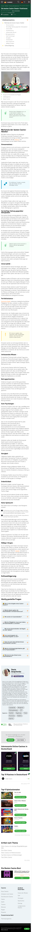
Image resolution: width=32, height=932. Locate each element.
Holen (22, 878)
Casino (3, 899)
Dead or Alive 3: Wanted (20, 800)
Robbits (16, 826)
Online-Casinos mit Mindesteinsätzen (11, 852)
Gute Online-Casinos (6, 850)
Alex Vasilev (10, 724)
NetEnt (15, 802)
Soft (19, 895)
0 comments (6, 14)
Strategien (20, 898)
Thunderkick (17, 794)
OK (26, 928)
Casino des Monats (23, 893)
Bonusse (3, 907)
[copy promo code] (11, 765)
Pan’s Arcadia (17, 792)
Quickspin (16, 827)
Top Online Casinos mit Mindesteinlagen (11, 855)
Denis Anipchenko (16, 10)
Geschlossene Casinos (7, 896)
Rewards (3, 912)
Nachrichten (21, 901)
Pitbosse (17, 139)
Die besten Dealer (6, 301)
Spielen (9, 768)
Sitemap (20, 903)
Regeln (3, 909)
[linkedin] (12, 676)
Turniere (3, 904)
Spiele (2, 902)
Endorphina (16, 819)
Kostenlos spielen (21, 797)
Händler (17, 551)
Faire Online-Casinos (6, 857)
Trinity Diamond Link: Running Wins (21, 810)
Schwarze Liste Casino (7, 894)
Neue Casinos (4, 891)
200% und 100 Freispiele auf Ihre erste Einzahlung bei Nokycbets (21, 872)
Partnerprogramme (6, 918)
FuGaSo (16, 811)
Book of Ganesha (18, 817)
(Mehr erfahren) (4, 929)
